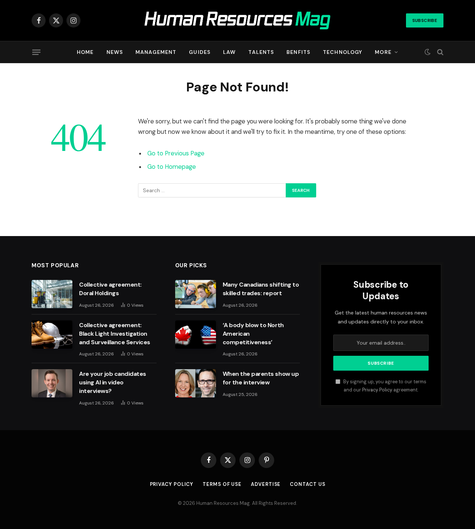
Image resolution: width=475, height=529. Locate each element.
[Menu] (36, 52)
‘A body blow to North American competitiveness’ (253, 333)
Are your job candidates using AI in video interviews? (112, 382)
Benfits (298, 52)
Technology (342, 52)
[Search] (439, 52)
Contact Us (307, 484)
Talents (261, 52)
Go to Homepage (171, 167)
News (115, 52)
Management (155, 52)
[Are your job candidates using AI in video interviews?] (52, 383)
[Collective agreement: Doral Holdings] (52, 294)
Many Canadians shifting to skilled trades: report (261, 289)
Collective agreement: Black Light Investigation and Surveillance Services (114, 333)
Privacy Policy (377, 390)
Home (85, 52)
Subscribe (424, 20)
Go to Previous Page (175, 153)
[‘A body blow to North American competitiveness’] (195, 334)
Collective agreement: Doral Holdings (110, 289)
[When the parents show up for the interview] (195, 383)
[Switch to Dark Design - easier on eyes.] (427, 52)
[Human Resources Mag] (237, 20)
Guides (199, 52)
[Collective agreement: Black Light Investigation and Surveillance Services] (52, 334)
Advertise (266, 484)
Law (229, 52)
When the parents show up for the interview (261, 378)
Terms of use (222, 484)
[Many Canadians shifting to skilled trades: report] (195, 294)
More (383, 52)
